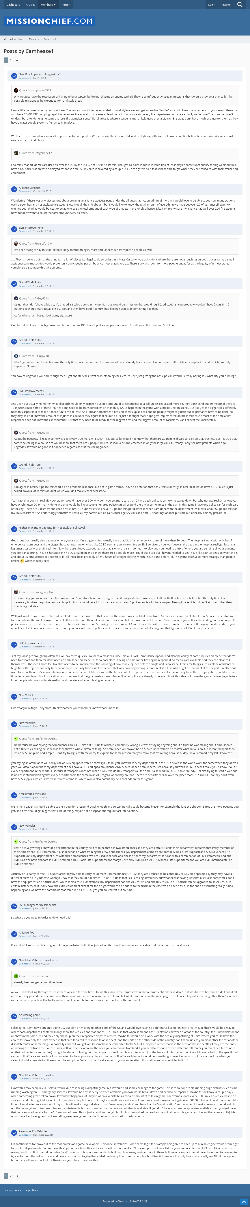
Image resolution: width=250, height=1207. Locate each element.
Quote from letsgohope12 (35, 153)
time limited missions (32, 794)
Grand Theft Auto (30, 282)
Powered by (125, 1201)
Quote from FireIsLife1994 (36, 243)
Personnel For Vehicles (33, 1131)
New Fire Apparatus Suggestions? (40, 74)
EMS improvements (31, 227)
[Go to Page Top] (244, 1202)
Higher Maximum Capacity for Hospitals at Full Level (52, 527)
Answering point (29, 1015)
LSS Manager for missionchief (37, 905)
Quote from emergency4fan (36, 592)
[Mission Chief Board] (125, 22)
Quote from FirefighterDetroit (38, 738)
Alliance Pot (26, 932)
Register (226, 4)
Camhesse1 (25, 77)
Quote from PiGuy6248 (34, 298)
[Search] (240, 4)
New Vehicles (27, 695)
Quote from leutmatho (33, 976)
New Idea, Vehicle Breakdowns (38, 960)
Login (211, 4)
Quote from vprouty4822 (35, 90)
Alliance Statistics (29, 187)
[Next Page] (17, 60)
